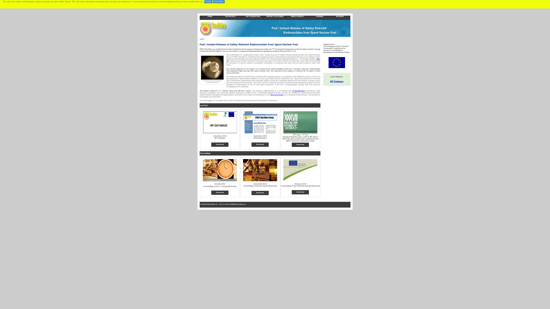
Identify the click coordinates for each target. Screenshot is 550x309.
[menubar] (275, 18)
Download (220, 144)
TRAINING (319, 16)
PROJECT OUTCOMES (274, 16)
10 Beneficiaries (298, 91)
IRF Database (336, 81)
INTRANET (340, 16)
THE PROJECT (230, 16)
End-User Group (277, 95)
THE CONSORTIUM (252, 16)
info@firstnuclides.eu (237, 204)
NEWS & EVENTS (297, 16)
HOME (210, 16)
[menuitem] (210, 18)
